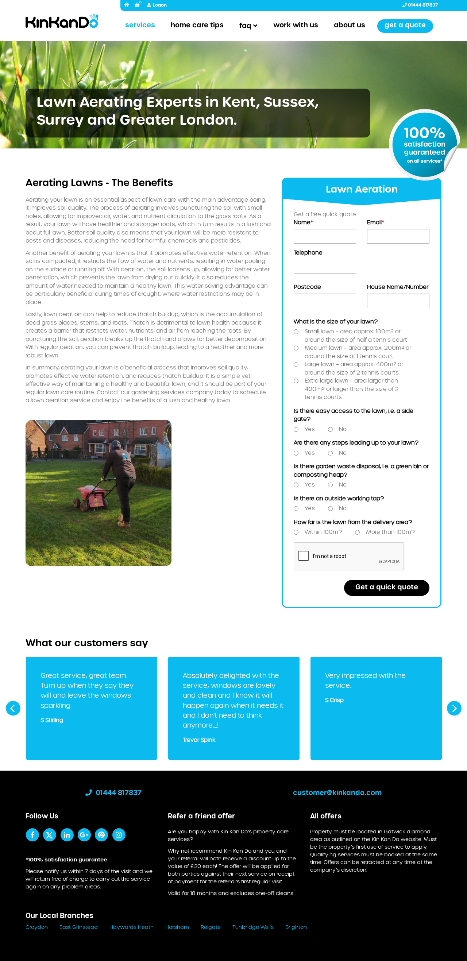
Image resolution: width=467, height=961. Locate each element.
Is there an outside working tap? (339, 498)
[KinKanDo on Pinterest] (101, 834)
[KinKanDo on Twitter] (49, 834)
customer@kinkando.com (337, 793)
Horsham (177, 927)
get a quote (405, 25)
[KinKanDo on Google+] (84, 834)
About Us (349, 25)
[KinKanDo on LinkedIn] (67, 834)
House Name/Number (397, 287)
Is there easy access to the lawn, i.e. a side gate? (353, 415)
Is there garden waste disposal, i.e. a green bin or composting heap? (361, 471)
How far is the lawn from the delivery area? (353, 522)
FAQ (245, 26)
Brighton (296, 927)
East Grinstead (78, 927)
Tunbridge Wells (253, 927)
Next (454, 708)
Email (375, 222)
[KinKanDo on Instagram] (118, 834)
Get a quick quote (386, 587)
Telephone (308, 253)
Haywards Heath (131, 927)
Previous (13, 708)
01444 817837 (422, 5)
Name (303, 222)
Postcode (307, 287)
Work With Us (295, 25)
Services (140, 25)
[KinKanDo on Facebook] (32, 834)
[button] (137, 5)
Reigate (211, 927)
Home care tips (197, 25)
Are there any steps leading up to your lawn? (356, 443)
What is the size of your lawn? (336, 322)
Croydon (37, 927)
